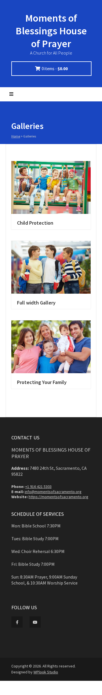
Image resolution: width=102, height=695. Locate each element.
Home (15, 136)
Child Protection (35, 223)
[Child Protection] (51, 187)
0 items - (55, 68)
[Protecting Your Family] (51, 346)
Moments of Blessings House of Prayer (51, 31)
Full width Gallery (36, 302)
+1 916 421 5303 (38, 486)
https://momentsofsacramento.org (58, 496)
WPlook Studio (45, 672)
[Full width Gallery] (51, 267)
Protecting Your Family (42, 382)
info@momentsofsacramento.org (53, 491)
